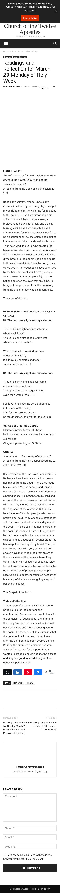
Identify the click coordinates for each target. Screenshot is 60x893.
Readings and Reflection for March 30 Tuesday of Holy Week (43, 726)
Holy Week (18, 682)
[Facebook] (6, 94)
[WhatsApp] (29, 94)
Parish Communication (17, 86)
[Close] (56, 11)
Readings (16, 51)
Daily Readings (31, 51)
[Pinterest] (22, 94)
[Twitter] (14, 94)
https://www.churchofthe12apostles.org (30, 771)
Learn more (30, 18)
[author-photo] (30, 762)
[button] (55, 43)
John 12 (30, 682)
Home (6, 51)
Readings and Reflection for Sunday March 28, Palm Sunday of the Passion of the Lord (16, 728)
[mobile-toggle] (5, 43)
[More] (37, 94)
